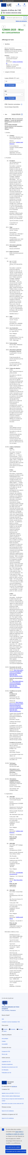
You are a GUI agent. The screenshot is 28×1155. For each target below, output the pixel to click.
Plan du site (4, 1054)
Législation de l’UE (6, 1061)
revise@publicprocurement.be (16, 873)
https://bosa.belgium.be (15, 880)
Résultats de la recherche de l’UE (10, 1067)
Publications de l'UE (6, 1072)
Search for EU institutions (8, 1110)
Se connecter (18, 5)
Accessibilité (5, 1044)
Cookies (4, 1041)
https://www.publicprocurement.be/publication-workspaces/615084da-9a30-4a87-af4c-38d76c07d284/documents (16, 673)
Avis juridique (5, 1038)
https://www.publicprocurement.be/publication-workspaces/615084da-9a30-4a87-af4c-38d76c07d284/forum (16, 684)
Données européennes (7, 1064)
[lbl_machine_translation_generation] (21, 104)
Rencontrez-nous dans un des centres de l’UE (13, 1103)
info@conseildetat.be (16, 918)
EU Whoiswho (5, 1069)
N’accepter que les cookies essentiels (16, 1151)
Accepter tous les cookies (13, 1147)
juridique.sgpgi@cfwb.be (16, 143)
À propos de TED (6, 1051)
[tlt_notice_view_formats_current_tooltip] (22, 114)
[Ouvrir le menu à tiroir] (3, 27)
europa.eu (14, 1086)
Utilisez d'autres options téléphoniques (11, 1096)
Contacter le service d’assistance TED (11, 1021)
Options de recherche (21, 21)
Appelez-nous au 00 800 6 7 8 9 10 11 (11, 1093)
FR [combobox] (6, 81)
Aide (3, 1019)
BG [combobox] (6, 94)
